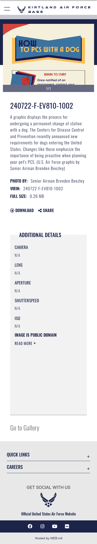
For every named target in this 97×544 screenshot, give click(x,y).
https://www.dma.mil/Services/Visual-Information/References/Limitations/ (42, 400)
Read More (24, 343)
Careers (15, 467)
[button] (7, 9)
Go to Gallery (24, 427)
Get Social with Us (48, 487)
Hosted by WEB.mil (48, 538)
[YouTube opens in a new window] (54, 526)
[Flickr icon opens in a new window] (67, 526)
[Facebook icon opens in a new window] (30, 526)
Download (24, 210)
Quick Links (18, 454)
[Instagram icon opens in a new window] (42, 526)
